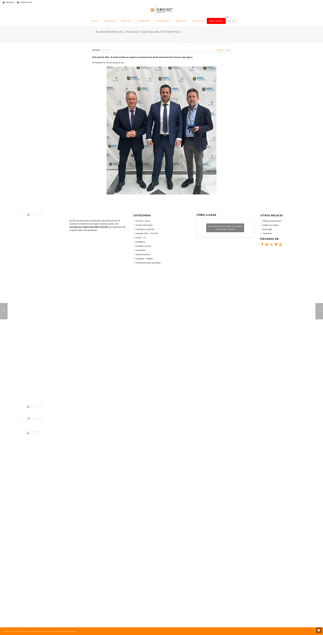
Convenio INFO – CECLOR (147, 233)
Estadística (140, 241)
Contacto (198, 21)
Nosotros (109, 21)
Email (228, 50)
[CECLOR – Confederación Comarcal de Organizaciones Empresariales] (161, 10)
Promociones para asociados (148, 262)
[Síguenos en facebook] (262, 244)
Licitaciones (140, 250)
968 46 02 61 (10, 2)
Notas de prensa (143, 254)
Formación (143, 21)
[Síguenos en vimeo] (275, 244)
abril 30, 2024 (105, 50)
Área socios (216, 21)
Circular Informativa (144, 225)
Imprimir (220, 50)
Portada (170, 40)
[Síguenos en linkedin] (266, 244)
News (178, 40)
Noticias (126, 21)
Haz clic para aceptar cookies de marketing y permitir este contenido (225, 227)
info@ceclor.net (26, 2)
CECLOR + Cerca (143, 221)
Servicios (181, 21)
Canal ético (267, 233)
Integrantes (162, 21)
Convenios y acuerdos (145, 229)
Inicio (94, 21)
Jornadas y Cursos (143, 246)
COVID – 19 (141, 237)
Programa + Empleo (144, 258)
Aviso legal (267, 229)
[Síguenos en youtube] (280, 244)
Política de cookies (271, 225)
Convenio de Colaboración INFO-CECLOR (88, 227)
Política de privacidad (272, 221)
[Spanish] (228, 20)
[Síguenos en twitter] (271, 244)
